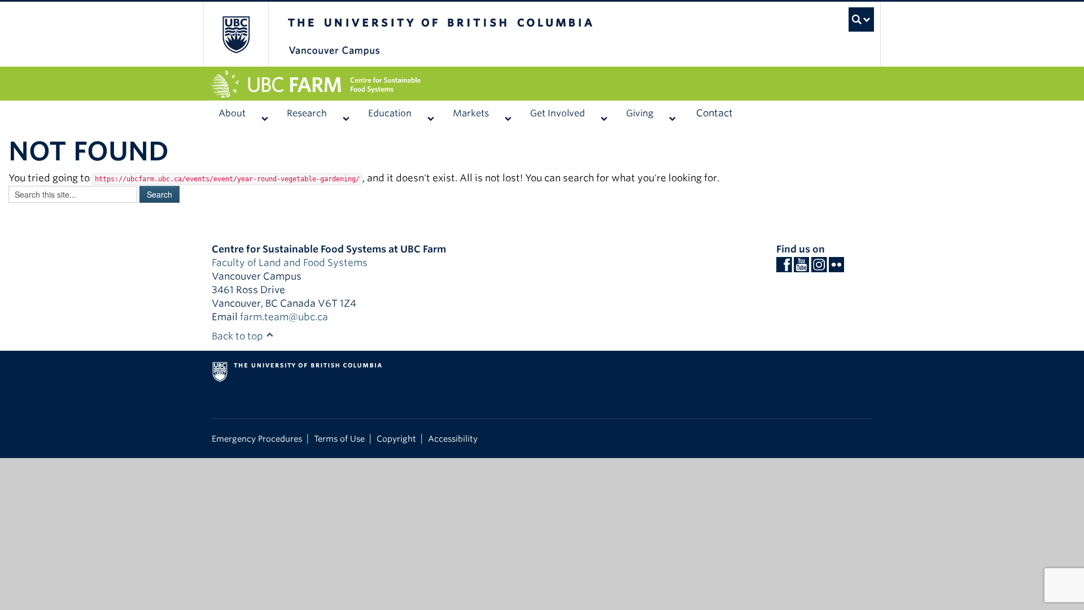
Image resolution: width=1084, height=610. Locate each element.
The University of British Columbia (235, 34)
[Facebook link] (784, 267)
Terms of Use (339, 438)
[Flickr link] (836, 267)
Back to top (238, 336)
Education (390, 113)
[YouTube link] (801, 267)
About (232, 113)
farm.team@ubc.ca (284, 317)
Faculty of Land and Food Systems (290, 262)
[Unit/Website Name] (542, 84)
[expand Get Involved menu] (603, 113)
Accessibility (453, 438)
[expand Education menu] (430, 113)
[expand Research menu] (345, 113)
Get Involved (557, 113)
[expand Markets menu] (507, 113)
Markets (471, 113)
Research (307, 113)
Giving (639, 113)
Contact (714, 113)
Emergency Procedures (257, 438)
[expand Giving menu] (672, 113)
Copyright (396, 438)
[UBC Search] (850, 14)
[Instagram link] (819, 267)
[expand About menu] (264, 113)
